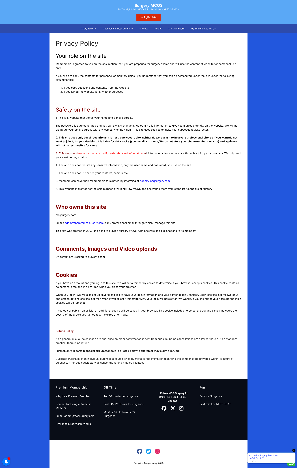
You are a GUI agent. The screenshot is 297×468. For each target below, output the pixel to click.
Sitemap (143, 28)
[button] (96, 28)
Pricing (158, 28)
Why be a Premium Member (73, 396)
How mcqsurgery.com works (73, 423)
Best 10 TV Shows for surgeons (124, 404)
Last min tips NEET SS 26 (215, 404)
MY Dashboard (176, 28)
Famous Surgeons (211, 396)
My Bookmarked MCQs (203, 28)
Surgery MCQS (149, 5)
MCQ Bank (87, 28)
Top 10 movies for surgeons (121, 396)
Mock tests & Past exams (116, 28)
